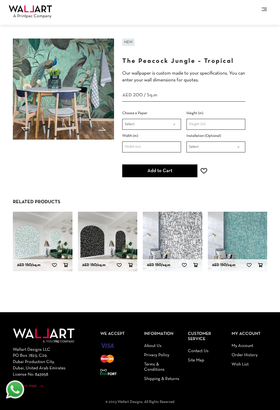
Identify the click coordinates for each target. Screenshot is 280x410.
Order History (245, 355)
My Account (242, 346)
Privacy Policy (156, 355)
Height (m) (194, 113)
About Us (153, 346)
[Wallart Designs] (30, 9)
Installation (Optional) (203, 136)
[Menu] (264, 9)
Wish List (240, 364)
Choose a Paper (134, 113)
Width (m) (130, 136)
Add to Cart (159, 171)
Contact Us (198, 351)
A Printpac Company (32, 16)
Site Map (196, 360)
